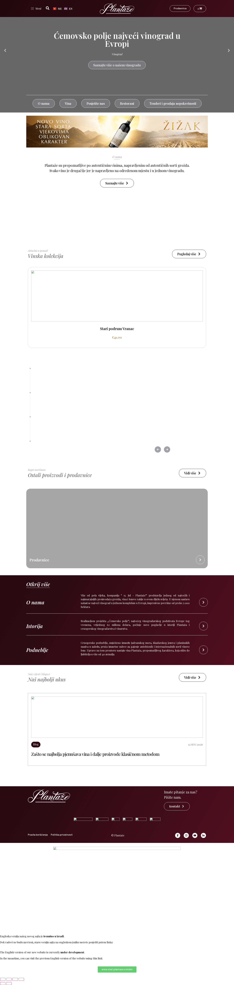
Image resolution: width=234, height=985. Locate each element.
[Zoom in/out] (2, 979)
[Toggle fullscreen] (9, 979)
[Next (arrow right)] (9, 983)
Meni (38, 8)
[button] (5, 51)
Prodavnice (39, 559)
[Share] (15, 979)
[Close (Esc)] (21, 979)
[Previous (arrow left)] (2, 983)
